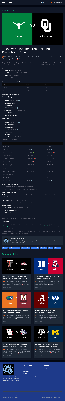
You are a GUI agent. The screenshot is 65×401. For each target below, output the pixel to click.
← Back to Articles (8, 10)
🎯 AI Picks (44, 2)
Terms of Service (7, 397)
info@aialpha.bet (49, 368)
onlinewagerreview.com (8, 226)
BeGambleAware (49, 395)
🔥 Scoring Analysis (56, 2)
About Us (26, 371)
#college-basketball (14, 247)
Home (25, 368)
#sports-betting (25, 247)
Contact (25, 373)
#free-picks (43, 247)
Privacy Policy (15, 397)
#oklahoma (57, 247)
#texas (50, 247)
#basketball (35, 247)
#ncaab (5, 247)
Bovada (46, 226)
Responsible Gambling (29, 376)
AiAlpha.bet (7, 3)
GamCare (42, 395)
